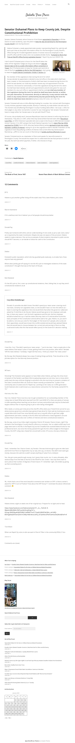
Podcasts (47, 4)
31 (22, 713)
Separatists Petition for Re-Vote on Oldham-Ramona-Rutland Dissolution (32, 567)
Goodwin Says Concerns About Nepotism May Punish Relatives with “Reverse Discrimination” (28, 674)
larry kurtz (7, 564)
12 (6, 707)
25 (25, 710)
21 (12, 710)
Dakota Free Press (37, 15)
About (34, 4)
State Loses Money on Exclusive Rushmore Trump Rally (19, 678)
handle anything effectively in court (53, 132)
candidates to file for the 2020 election (28, 70)
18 (25, 707)
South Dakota (18, 158)
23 (19, 710)
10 (22, 703)
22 (16, 710)
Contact (54, 4)
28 (12, 713)
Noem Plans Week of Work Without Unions (54, 174)
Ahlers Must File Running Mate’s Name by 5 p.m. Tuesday (19, 682)
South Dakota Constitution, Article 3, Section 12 (29, 72)
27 (9, 713)
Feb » (9, 718)
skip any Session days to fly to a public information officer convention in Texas (26, 66)
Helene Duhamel (30, 163)
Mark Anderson (9, 575)
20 (9, 710)
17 (22, 707)
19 (6, 710)
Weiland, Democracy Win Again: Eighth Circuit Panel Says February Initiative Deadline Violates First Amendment (33, 660)
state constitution (42, 163)
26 (6, 713)
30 (19, 713)
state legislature (54, 163)
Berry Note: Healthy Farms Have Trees (14, 665)
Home (6, 4)
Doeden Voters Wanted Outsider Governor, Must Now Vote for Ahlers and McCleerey (34, 564)
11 (25, 703)
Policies (40, 4)
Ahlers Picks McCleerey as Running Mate (15, 656)
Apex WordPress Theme (32, 741)
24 (22, 710)
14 (12, 707)
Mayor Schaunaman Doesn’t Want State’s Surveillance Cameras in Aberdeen (33, 572)
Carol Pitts (8, 163)
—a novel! (17, 4)
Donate (28, 4)
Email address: (9, 628)
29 (16, 713)
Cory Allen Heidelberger (16, 300)
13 (9, 707)
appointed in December (51, 39)
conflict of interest (18, 163)
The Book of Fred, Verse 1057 (15, 174)
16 (19, 707)
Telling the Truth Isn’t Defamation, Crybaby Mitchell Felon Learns (30, 570)
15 (16, 707)
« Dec (6, 718)
